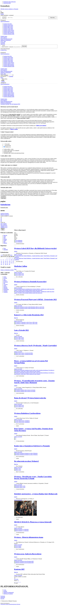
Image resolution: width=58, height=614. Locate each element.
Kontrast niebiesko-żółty (8, 34)
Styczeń (5, 278)
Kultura (7, 213)
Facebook (3, 42)
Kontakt (5, 591)
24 (11, 262)
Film (4, 237)
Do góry (16, 583)
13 (3, 261)
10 (11, 259)
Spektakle (5, 249)
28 (5, 264)
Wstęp (4, 276)
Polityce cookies (14, 129)
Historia (5, 243)
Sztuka (4, 240)
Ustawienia (3, 196)
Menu (2, 77)
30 (9, 264)
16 (9, 261)
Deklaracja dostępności (8, 592)
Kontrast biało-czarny (8, 26)
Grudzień (5, 292)
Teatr (4, 236)
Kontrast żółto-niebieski (8, 32)
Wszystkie (7, 144)
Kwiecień (5, 281)
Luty (4, 279)
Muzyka (5, 235)
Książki (5, 239)
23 (9, 262)
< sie (2, 255)
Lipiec (4, 285)
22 (7, 262)
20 (3, 262)
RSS (19, 104)
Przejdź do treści (7, 3)
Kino (4, 248)
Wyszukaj (52, 17)
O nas (4, 589)
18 (13, 261)
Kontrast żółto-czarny (8, 27)
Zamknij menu (4, 36)
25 (13, 262)
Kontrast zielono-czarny (8, 31)
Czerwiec (5, 284)
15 (7, 261)
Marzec (5, 280)
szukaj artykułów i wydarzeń (7, 46)
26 (1, 264)
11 (13, 259)
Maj (4, 283)
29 (7, 264)
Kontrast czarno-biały (8, 25)
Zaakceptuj (3, 198)
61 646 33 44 (4, 50)
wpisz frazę (5, 17)
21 (5, 262)
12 (1, 261)
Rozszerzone (8, 145)
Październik (6, 289)
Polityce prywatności (41, 125)
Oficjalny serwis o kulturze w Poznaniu (9, 9)
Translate (11, 76)
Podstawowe (8, 146)
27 (3, 264)
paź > (11, 255)
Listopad (5, 290)
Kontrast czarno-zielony (8, 30)
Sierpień (5, 287)
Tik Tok (11, 104)
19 (1, 262)
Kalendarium (5, 204)
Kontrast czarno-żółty (8, 28)
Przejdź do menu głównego (9, 1)
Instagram (3, 43)
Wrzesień (5, 288)
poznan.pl (3, 213)
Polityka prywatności (8, 593)
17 (11, 261)
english (2, 14)
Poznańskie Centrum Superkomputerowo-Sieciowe (10, 604)
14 (5, 261)
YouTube (7, 104)
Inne (4, 241)
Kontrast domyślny (7, 23)
